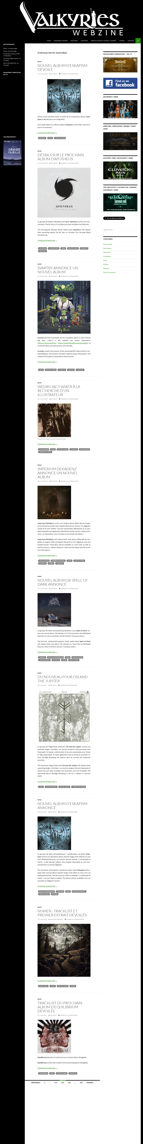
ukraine (55, 894)
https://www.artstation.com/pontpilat (72, 343)
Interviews (74, 40)
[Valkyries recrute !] (12, 152)
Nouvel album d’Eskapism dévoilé (62, 67)
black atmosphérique (55, 657)
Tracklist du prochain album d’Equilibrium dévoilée (60, 1007)
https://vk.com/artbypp (47, 343)
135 (81, 1083)
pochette (84, 248)
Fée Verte (54, 74)
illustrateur (43, 449)
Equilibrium (43, 1073)
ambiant (42, 657)
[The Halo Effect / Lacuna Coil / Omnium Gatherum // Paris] (120, 202)
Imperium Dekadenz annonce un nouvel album (58, 473)
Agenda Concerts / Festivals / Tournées (103, 40)
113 (69, 1083)
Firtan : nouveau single (9, 51)
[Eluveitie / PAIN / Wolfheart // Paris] (120, 170)
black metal (43, 986)
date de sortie (54, 248)
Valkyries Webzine (56, 919)
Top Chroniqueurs (109, 272)
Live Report (84, 40)
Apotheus (42, 248)
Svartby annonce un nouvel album (58, 270)
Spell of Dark (74, 660)
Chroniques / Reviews (61, 40)
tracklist (42, 251)
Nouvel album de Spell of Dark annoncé (63, 582)
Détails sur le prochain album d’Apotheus (61, 157)
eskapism (42, 138)
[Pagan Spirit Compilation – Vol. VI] (120, 65)
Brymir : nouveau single (10, 48)
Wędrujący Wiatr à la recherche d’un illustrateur (59, 390)
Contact (122, 40)
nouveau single (51, 786)
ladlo (53, 986)
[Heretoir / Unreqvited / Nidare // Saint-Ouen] (120, 141)
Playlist (105, 264)
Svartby (71, 369)
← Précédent (34, 1083)
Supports (131, 40)
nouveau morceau (79, 891)
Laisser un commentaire (69, 74)
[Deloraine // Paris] (120, 109)
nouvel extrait (44, 660)
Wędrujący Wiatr (45, 452)
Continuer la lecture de (47, 133)
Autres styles (107, 244)
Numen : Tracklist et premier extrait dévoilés (62, 913)
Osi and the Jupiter (79, 786)
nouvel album (60, 138)
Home (49, 40)
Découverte (107, 248)
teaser (51, 563)
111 (56, 1083)
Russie (64, 660)
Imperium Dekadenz (58, 560)
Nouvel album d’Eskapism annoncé (62, 805)
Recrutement (84, 449)
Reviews (106, 268)
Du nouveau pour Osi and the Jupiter (63, 679)
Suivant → (91, 1083)
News (40, 61)
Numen (73, 986)
